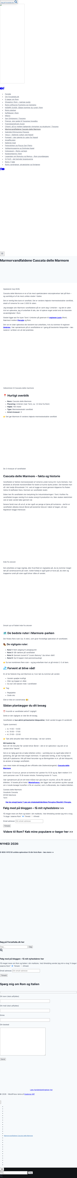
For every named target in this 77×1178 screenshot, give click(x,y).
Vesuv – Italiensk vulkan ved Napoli (19, 135)
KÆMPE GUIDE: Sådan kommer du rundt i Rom (24, 108)
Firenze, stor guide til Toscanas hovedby (21, 121)
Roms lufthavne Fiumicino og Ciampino (20, 105)
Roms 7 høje (10, 162)
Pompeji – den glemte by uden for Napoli (21, 137)
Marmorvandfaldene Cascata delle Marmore (23, 129)
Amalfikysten (10, 140)
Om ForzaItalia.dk (12, 97)
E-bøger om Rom (12, 99)
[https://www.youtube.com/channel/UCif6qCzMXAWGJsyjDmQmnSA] (1, 88)
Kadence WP (29, 1094)
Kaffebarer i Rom (12, 113)
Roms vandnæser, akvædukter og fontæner (22, 165)
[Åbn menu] (2, 254)
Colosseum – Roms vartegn (16, 151)
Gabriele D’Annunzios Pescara (17, 132)
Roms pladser (10, 110)
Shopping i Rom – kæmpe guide (17, 102)
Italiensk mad (10, 143)
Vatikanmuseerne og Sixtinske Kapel (19, 148)
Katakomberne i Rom (13, 154)
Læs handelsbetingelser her (41, 1090)
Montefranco (34, 782)
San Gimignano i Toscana (15, 118)
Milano (7, 116)
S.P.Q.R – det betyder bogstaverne (19, 159)
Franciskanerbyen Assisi (15, 124)
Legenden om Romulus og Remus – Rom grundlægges (27, 156)
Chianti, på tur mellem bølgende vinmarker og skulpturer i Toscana (31, 127)
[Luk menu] (0, 1102)
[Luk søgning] (2, 1169)
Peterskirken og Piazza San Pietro (18, 146)
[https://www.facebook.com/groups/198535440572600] (3, 88)
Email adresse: (9, 821)
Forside (8, 94)
